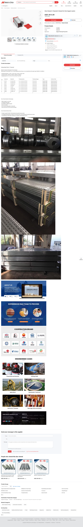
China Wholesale (36, 518)
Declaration (53, 522)
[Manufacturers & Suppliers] (7, 2)
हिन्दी (56, 520)
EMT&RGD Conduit (4, 490)
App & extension (68, 5)
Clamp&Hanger (64, 490)
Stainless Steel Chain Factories (17, 510)
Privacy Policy (58, 522)
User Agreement (47, 522)
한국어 (51, 520)
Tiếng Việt (67, 520)
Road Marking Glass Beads (46, 488)
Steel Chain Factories (5, 510)
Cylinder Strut (48, 510)
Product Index (61, 518)
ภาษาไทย (59, 520)
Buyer (56, 5)
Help (62, 5)
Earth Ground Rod (65, 488)
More (2, 514)
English (15, 520)
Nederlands (43, 520)
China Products (19, 518)
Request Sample (65, 22)
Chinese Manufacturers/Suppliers (28, 518)
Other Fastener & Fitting (6, 504)
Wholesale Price (43, 518)
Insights (70, 518)
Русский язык (31, 520)
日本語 (54, 520)
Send (10, 451)
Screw (25, 504)
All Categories (5, 5)
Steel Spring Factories (33, 510)
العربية (47, 520)
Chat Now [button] (73, 20)
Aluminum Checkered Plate (26, 490)
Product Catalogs (17, 486)
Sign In (46, 49)
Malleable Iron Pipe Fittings (26, 488)
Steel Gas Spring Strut (64, 510)
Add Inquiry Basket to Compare (22, 44)
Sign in (81, 3)
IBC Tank (63, 492)
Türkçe (64, 520)
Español (18, 520)
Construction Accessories (17, 504)
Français (26, 520)
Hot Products (14, 518)
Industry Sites (49, 518)
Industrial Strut (73, 510)
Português (22, 520)
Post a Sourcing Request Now (32, 451)
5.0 (68, 57)
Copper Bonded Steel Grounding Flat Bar (8, 488)
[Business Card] (80, 60)
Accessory (43, 490)
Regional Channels (55, 518)
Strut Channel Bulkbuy (6, 512)
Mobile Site (66, 518)
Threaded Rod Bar (24, 492)
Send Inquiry (53, 20)
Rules (81, 5)
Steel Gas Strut (55, 510)
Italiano (36, 520)
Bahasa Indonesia (73, 520)
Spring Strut (42, 510)
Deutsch (39, 520)
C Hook (26, 510)
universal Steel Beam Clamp (6, 492)
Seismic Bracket (44, 492)
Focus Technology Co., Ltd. (34, 522)
